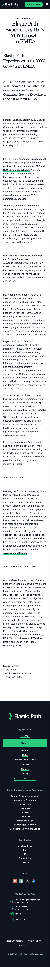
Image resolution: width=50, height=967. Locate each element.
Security (25, 750)
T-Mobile (25, 862)
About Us (25, 743)
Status (25, 755)
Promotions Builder (25, 820)
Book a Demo (34, 4)
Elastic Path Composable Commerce (25, 790)
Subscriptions (25, 816)
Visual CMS (25, 804)
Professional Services (25, 759)
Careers (25, 769)
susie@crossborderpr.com (17, 673)
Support (25, 764)
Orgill (25, 850)
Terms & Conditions (14, 941)
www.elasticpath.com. (15, 553)
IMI (25, 854)
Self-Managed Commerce (25, 824)
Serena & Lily (25, 858)
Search (25, 812)
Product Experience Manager (25, 796)
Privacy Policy (34, 941)
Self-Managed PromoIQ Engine (25, 829)
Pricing (25, 774)
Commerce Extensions (25, 800)
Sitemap (23, 946)
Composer (25, 808)
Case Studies (25, 840)
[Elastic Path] (11, 4)
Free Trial (25, 736)
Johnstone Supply (25, 846)
